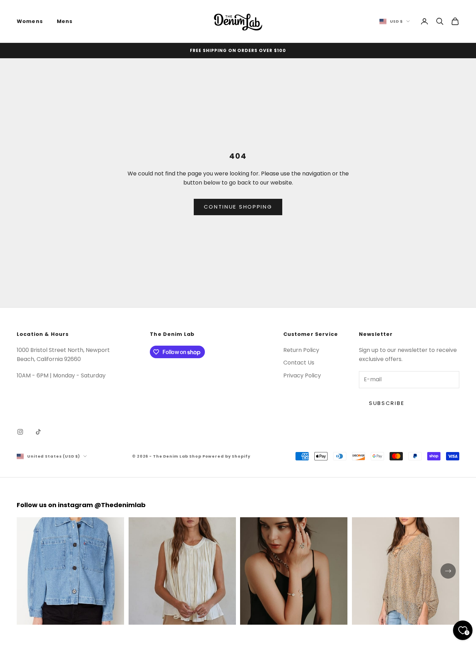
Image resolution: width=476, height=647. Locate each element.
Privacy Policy (302, 375)
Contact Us (298, 363)
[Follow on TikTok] (38, 431)
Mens (65, 21)
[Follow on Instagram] (20, 431)
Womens (30, 21)
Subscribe (386, 403)
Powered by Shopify (226, 456)
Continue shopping (238, 206)
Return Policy (301, 350)
